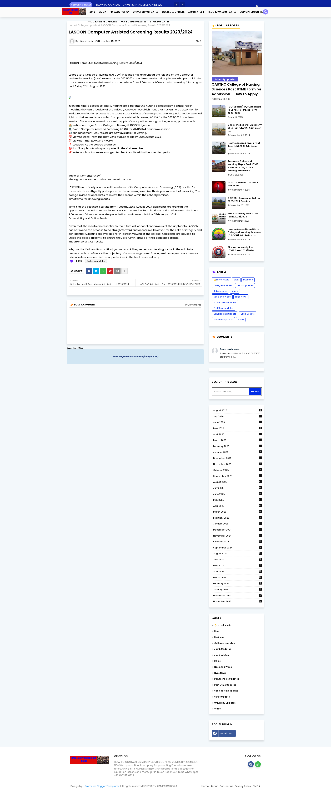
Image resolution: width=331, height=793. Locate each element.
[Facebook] (89, 271)
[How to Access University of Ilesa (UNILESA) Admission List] (218, 148)
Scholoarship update (225, 313)
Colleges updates (96, 261)
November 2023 (237, 601)
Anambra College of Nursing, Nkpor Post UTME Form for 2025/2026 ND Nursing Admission (243, 166)
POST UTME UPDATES (133, 21)
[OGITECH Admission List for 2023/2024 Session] (218, 203)
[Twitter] (96, 271)
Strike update (247, 313)
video (241, 319)
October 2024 (237, 541)
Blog (236, 279)
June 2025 (237, 494)
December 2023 (237, 595)
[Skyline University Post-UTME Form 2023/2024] (218, 252)
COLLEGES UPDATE (173, 12)
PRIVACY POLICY (119, 12)
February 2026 (237, 446)
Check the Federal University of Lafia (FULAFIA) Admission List (245, 128)
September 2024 (237, 547)
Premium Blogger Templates (102, 786)
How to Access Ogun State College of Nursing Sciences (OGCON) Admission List (244, 232)
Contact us (226, 786)
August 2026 (237, 410)
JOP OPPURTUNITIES (252, 12)
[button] (176, 4)
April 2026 (237, 434)
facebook (226, 733)
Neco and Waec (222, 296)
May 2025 (237, 500)
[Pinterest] (110, 271)
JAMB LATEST (196, 12)
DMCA (102, 12)
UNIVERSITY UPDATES (145, 12)
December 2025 (237, 458)
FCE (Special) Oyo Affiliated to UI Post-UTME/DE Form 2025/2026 (244, 110)
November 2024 (237, 536)
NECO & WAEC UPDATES (222, 12)
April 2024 (237, 571)
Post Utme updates (223, 308)
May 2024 (237, 565)
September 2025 (237, 476)
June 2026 (237, 422)
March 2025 (237, 511)
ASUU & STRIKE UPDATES (102, 21)
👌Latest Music (221, 279)
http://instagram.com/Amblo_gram (250, 734)
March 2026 (237, 440)
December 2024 (237, 530)
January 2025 (237, 523)
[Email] (117, 271)
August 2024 (237, 553)
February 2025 (237, 517)
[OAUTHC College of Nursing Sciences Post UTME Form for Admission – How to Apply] (237, 53)
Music (235, 291)
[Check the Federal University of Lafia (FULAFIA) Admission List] (218, 129)
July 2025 (237, 488)
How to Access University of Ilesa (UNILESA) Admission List (244, 146)
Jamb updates (245, 285)
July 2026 (237, 416)
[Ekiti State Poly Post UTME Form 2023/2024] (218, 218)
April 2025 (237, 506)
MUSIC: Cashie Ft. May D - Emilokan (243, 184)
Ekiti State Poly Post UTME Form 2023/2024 (243, 215)
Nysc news (241, 296)
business (248, 279)
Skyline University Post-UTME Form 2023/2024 (242, 249)
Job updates (220, 291)
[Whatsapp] (103, 271)
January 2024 (237, 589)
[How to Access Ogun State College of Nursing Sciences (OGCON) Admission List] (218, 234)
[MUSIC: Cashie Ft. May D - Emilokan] (218, 187)
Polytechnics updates (225, 302)
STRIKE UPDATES (159, 21)
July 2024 (237, 559)
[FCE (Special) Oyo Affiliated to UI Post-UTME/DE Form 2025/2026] (218, 111)
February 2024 (237, 583)
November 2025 (237, 464)
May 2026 (237, 428)
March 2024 (237, 577)
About (214, 786)
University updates (223, 319)
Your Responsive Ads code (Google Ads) (135, 356)
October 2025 (237, 470)
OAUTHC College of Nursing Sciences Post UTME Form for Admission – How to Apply (237, 89)
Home (91, 12)
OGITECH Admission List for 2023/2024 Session (244, 200)
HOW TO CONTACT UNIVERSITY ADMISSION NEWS (129, 5)
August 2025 (237, 482)
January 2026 (237, 452)
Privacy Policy (243, 786)
